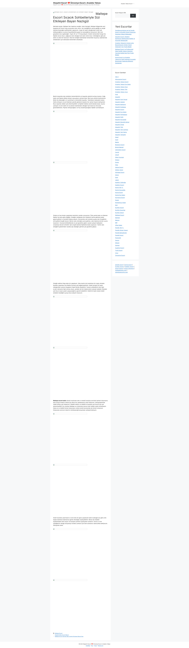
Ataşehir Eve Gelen (120, 112)
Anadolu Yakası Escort (127, 3)
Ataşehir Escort (119, 109)
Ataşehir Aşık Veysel (121, 99)
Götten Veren (119, 170)
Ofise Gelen (118, 225)
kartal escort (128, 265)
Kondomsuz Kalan (120, 202)
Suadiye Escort (119, 248)
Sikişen (117, 243)
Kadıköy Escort (119, 185)
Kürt (116, 205)
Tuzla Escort (118, 250)
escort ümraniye (129, 268)
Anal (116, 94)
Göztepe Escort (119, 172)
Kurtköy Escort (119, 207)
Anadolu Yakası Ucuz (121, 92)
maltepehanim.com (120, 270)
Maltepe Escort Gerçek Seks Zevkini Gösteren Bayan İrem (69, 636)
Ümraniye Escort (120, 255)
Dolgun (117, 160)
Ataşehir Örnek (119, 124)
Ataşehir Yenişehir (120, 134)
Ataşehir (117, 97)
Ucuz (116, 253)
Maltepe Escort (58, 633)
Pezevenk (118, 238)
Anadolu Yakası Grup (121, 87)
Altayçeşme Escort (120, 79)
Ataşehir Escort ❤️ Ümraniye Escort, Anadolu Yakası (77, 3)
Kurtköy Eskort (119, 212)
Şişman (117, 245)
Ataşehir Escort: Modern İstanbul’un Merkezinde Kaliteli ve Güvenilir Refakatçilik (125, 38)
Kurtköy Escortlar (120, 210)
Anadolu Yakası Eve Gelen (123, 84)
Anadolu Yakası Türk (121, 89)
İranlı (116, 177)
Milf (116, 222)
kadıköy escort (129, 266)
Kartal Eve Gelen (120, 195)
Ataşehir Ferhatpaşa (121, 114)
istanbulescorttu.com (121, 272)
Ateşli (116, 137)
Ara (133, 15)
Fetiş (116, 165)
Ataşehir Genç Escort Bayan (62, 634)
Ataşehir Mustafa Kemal (122, 122)
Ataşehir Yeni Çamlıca (121, 129)
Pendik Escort (119, 235)
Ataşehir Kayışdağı (120, 119)
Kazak (117, 200)
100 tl (116, 77)
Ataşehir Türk (119, 127)
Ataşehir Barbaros (120, 104)
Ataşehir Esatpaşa (120, 107)
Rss (92, 645)
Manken (117, 217)
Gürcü (117, 175)
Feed (95, 645)
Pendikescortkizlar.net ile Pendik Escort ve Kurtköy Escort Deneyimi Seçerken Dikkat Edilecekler (125, 32)
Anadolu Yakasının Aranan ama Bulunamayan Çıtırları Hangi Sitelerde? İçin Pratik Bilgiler (124, 45)
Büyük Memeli (119, 147)
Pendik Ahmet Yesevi (121, 230)
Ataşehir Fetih (119, 117)
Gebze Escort (119, 167)
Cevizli (117, 152)
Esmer (117, 162)
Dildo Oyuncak (119, 157)
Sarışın (117, 240)
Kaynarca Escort (120, 197)
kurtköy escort (119, 266)
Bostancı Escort (119, 145)
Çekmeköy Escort (120, 150)
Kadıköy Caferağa (120, 182)
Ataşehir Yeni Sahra (121, 132)
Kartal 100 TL (119, 187)
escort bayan (119, 268)
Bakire (117, 142)
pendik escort (119, 265)
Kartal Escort (119, 192)
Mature (117, 220)
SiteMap (88, 645)
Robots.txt (100, 645)
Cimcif (117, 155)
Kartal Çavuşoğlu (120, 190)
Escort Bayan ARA (120, 12)
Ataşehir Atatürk (120, 102)
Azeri (116, 139)
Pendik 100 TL (119, 228)
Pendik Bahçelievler (121, 233)
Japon (117, 180)
